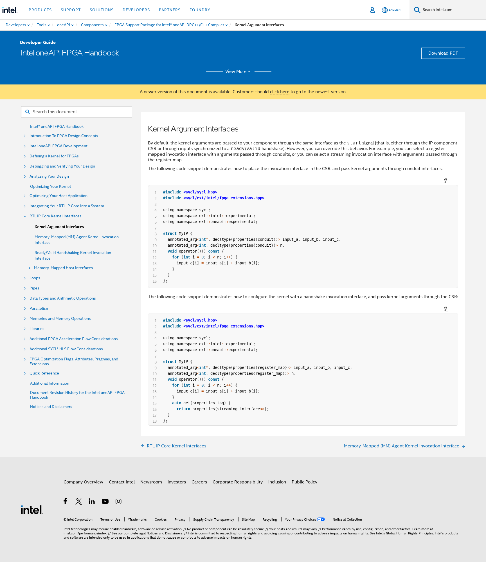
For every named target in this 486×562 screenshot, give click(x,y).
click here (279, 92)
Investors (177, 482)
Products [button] (40, 9)
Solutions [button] (102, 9)
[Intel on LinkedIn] (92, 502)
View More (236, 71)
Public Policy (304, 482)
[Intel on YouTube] (105, 502)
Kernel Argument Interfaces (59, 226)
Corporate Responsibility (238, 482)
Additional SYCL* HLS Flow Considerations (66, 349)
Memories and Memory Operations (60, 318)
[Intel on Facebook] (65, 502)
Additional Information (49, 383)
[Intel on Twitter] (79, 502)
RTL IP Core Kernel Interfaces (56, 216)
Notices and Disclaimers (51, 406)
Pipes (34, 288)
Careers (199, 482)
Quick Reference (44, 373)
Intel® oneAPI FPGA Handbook (57, 126)
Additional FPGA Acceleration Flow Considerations (74, 338)
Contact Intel (122, 482)
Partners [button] (170, 9)
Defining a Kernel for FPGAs (54, 156)
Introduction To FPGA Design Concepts (64, 135)
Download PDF (443, 53)
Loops (35, 278)
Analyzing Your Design (49, 176)
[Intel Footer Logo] (32, 509)
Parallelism (39, 308)
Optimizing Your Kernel (50, 186)
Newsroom (151, 482)
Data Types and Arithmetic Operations (63, 298)
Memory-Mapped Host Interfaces (63, 268)
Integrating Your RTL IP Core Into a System (67, 206)
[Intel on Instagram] (118, 502)
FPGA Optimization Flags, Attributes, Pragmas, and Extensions (74, 361)
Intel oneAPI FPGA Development (58, 146)
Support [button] (71, 9)
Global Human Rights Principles (409, 533)
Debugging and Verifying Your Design (62, 166)
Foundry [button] (200, 9)
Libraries (37, 328)
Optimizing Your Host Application (58, 195)
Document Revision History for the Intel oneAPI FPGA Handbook (77, 395)
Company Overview (83, 482)
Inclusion (277, 482)
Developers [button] (136, 9)
